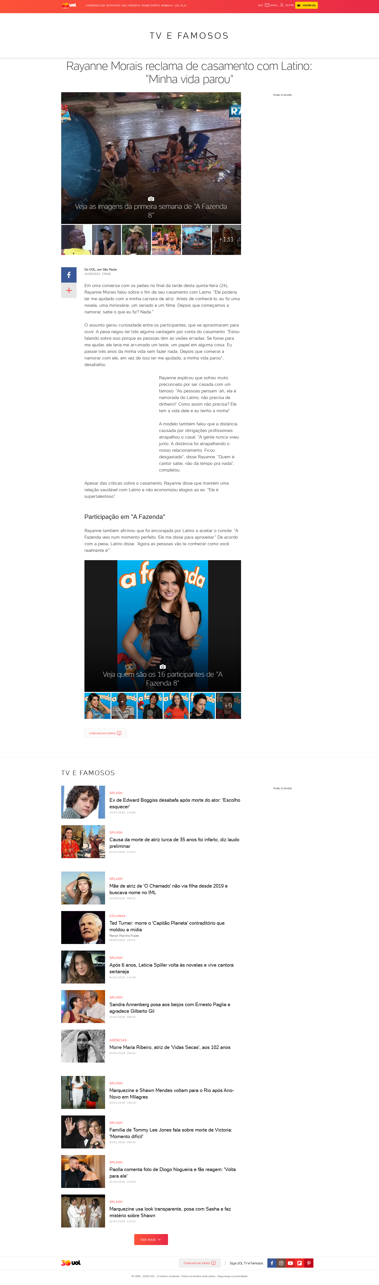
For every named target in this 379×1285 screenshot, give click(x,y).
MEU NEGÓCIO (131, 5)
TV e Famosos (189, 35)
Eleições (96, 17)
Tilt (232, 17)
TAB (274, 17)
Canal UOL (252, 17)
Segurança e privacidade (232, 1276)
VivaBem (222, 17)
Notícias (111, 17)
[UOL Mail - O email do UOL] (271, 5)
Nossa (266, 17)
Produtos (69, 17)
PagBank (167, 5)
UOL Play (180, 5)
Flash (83, 17)
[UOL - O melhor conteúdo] (69, 6)
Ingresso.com (95, 5)
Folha (167, 17)
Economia (153, 17)
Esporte (179, 17)
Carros (138, 17)
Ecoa (239, 17)
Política (125, 17)
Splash (193, 17)
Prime (282, 17)
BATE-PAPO (113, 5)
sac (260, 5)
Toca (291, 17)
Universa (207, 17)
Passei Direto (150, 5)
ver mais (148, 1240)
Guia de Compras (310, 17)
